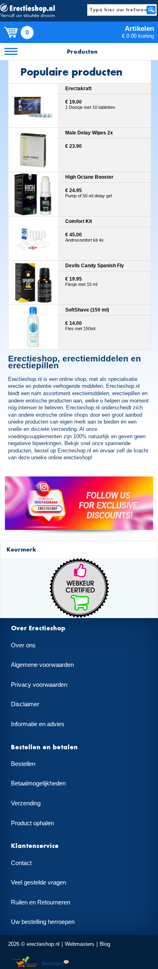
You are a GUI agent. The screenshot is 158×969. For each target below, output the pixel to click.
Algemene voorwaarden (42, 665)
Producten (82, 51)
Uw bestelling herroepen (43, 922)
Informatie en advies (37, 724)
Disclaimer (25, 704)
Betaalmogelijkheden (38, 783)
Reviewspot (55, 962)
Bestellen (23, 764)
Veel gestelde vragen (38, 882)
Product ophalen (32, 823)
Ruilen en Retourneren (40, 902)
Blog (105, 944)
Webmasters (79, 944)
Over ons (23, 645)
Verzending (26, 803)
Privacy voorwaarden (39, 684)
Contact (21, 863)
